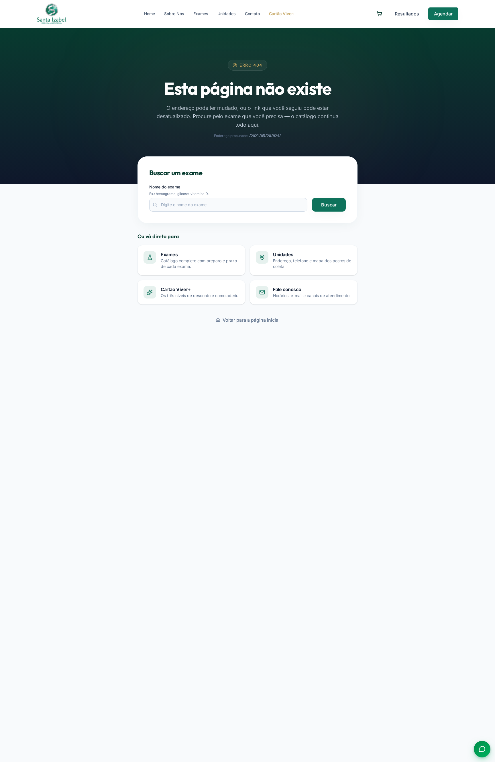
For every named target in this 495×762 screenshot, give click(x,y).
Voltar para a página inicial (251, 320)
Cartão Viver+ (282, 13)
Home (149, 13)
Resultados (407, 14)
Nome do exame (164, 186)
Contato (252, 13)
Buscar (329, 205)
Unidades (226, 13)
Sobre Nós (174, 13)
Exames (200, 13)
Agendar (443, 14)
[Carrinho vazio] (379, 13)
